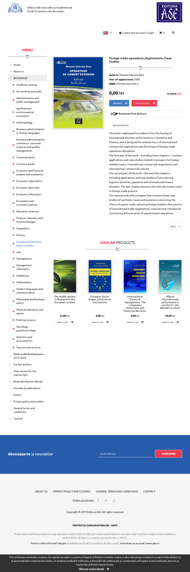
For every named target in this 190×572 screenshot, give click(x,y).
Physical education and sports (29, 311)
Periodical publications (27, 388)
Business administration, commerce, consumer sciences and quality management (30, 145)
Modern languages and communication (29, 290)
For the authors (23, 364)
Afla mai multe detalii (91, 569)
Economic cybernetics (29, 181)
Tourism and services (28, 347)
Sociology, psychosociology (26, 328)
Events (18, 394)
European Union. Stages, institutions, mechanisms (100, 299)
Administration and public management (28, 99)
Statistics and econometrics (24, 338)
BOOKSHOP (21, 78)
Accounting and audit (28, 91)
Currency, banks (25, 163)
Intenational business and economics (28, 243)
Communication (25, 157)
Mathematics (24, 282)
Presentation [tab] (121, 125)
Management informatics (24, 266)
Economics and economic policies (26, 202)
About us (19, 71)
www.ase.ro (152, 543)
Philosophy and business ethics (30, 301)
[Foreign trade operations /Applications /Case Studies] (78, 92)
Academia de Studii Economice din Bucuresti (93, 543)
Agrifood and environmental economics (25, 112)
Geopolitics (23, 228)
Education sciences (27, 211)
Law (18, 251)
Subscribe (169, 453)
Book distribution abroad (28, 381)
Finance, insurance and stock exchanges (29, 219)
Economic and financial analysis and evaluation (29, 172)
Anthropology (24, 122)
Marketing (22, 275)
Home (17, 64)
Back (173, 226)
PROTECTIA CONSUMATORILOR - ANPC (95, 525)
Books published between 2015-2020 (29, 355)
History (20, 235)
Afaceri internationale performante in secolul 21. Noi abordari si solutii (170, 302)
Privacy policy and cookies (29, 401)
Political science (26, 320)
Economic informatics (29, 194)
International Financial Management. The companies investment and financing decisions (135, 303)
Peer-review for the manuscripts (25, 372)
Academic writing (26, 84)
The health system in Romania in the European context (65, 299)
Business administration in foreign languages (30, 130)
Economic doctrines (28, 187)
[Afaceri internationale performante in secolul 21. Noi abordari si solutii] (170, 276)
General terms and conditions (24, 409)
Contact (18, 418)
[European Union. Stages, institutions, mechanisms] (100, 276)
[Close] (108, 568)
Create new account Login (138, 32)
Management (24, 258)
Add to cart (142, 103)
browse (117, 103)
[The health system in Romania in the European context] (65, 276)
